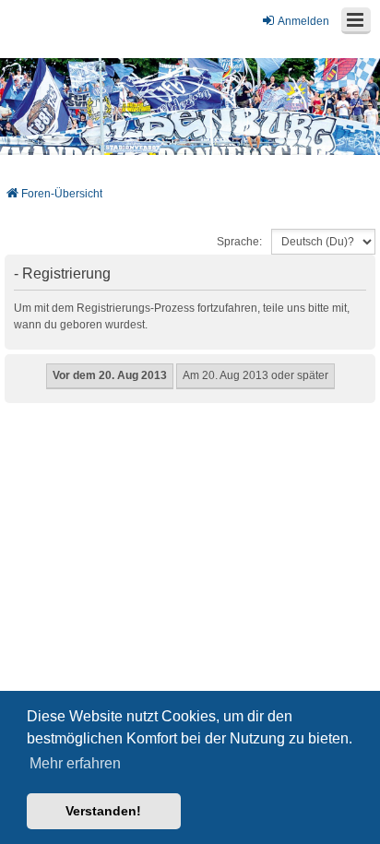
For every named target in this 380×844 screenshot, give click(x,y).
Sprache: (239, 241)
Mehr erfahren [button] (75, 763)
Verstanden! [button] (103, 810)
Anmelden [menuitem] (303, 21)
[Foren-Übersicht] (190, 106)
